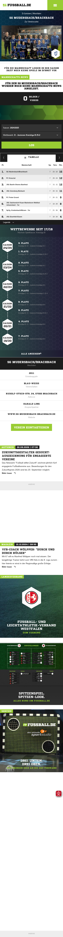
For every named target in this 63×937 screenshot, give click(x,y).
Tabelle (33, 157)
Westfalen (37, 13)
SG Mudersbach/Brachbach (31, 362)
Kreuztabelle (3, 157)
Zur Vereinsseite (31, 22)
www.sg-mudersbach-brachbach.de (31, 414)
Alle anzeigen (30, 354)
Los (31, 145)
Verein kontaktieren (31, 427)
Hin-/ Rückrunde (59, 157)
